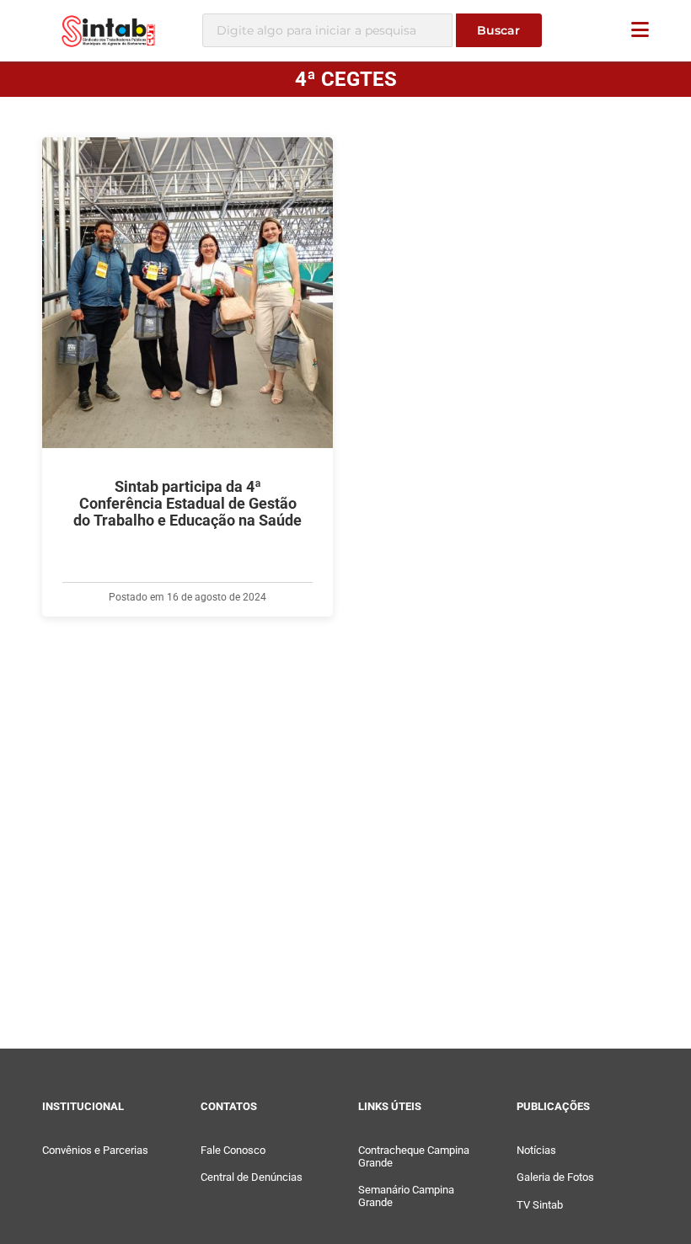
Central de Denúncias (252, 1177)
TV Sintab (540, 1205)
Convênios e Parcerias (95, 1150)
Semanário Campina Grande (406, 1196)
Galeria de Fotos (555, 1177)
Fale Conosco (233, 1150)
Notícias (536, 1150)
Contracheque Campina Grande (413, 1156)
